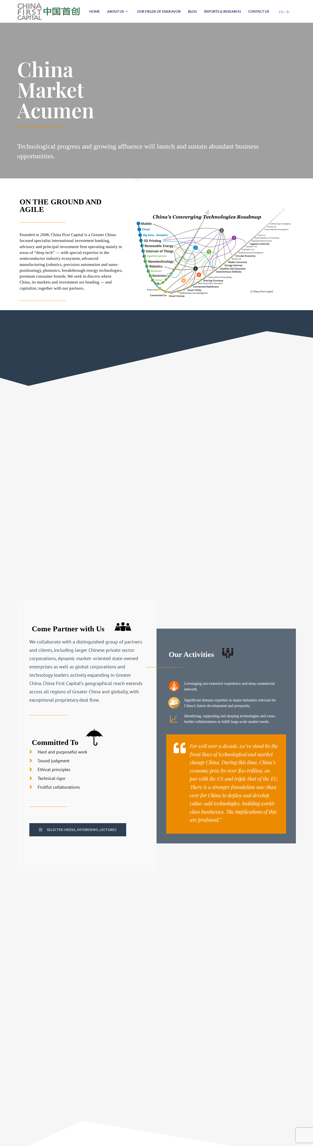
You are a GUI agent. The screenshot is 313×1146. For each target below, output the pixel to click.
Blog (192, 11)
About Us (115, 11)
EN (281, 12)
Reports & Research (222, 11)
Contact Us (258, 11)
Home (94, 11)
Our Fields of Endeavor (159, 11)
